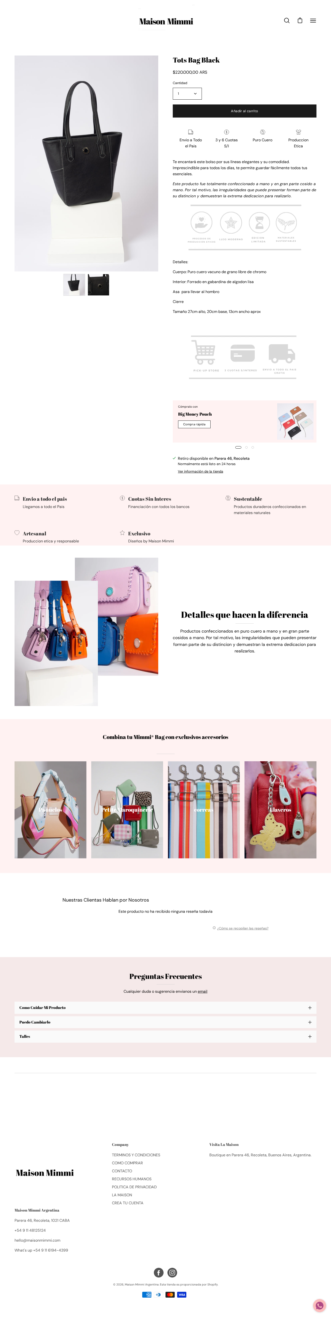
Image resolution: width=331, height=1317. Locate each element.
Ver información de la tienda (200, 471)
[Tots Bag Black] (74, 285)
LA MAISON (122, 1195)
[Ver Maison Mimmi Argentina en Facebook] (159, 1272)
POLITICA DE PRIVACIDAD (134, 1187)
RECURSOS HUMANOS (131, 1179)
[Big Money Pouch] (295, 421)
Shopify (212, 1284)
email (202, 991)
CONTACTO (122, 1171)
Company (120, 1144)
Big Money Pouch (195, 414)
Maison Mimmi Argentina (37, 1210)
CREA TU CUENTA (127, 1203)
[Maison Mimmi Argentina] (165, 20)
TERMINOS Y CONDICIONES (136, 1155)
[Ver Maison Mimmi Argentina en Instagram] (172, 1272)
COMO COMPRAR (127, 1163)
